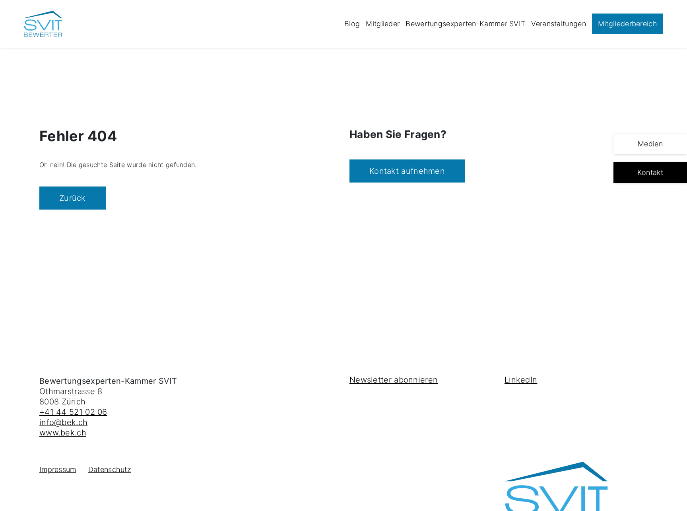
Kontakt (650, 172)
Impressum (57, 469)
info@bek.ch (63, 422)
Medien (650, 144)
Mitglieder (383, 23)
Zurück (72, 198)
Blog (352, 23)
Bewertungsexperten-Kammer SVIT (465, 23)
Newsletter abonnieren (393, 380)
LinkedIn (521, 380)
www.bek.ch (62, 432)
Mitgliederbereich (627, 23)
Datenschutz (109, 469)
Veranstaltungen (558, 23)
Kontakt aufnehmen (407, 171)
